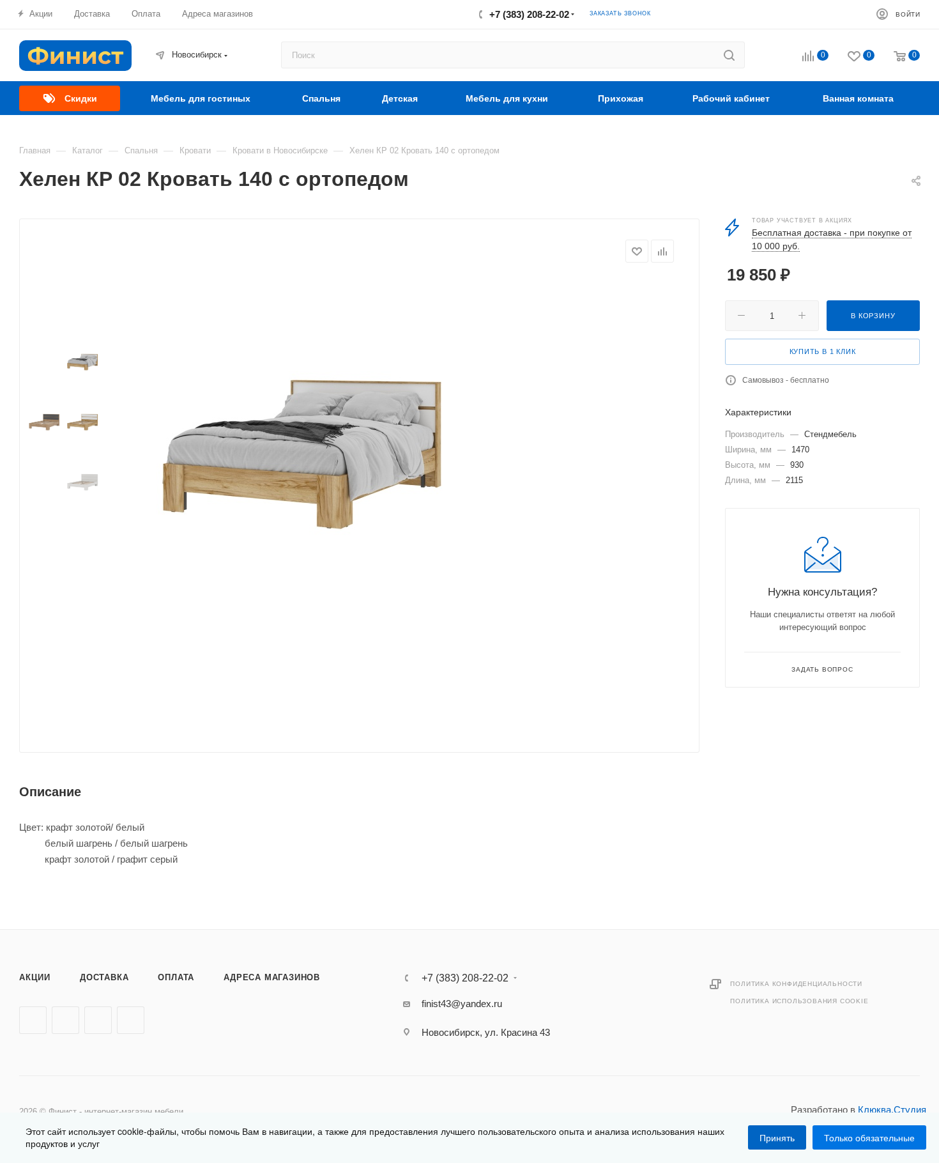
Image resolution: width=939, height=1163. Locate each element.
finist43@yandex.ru (462, 1003)
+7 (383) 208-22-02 (529, 14)
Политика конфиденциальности (796, 983)
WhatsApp (130, 1020)
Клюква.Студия (892, 1109)
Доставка (104, 977)
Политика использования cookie (799, 1001)
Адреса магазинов (272, 977)
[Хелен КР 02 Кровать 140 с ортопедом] (301, 444)
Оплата (176, 977)
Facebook (65, 1020)
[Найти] (729, 55)
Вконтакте (33, 1020)
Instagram (98, 1020)
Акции (34, 977)
